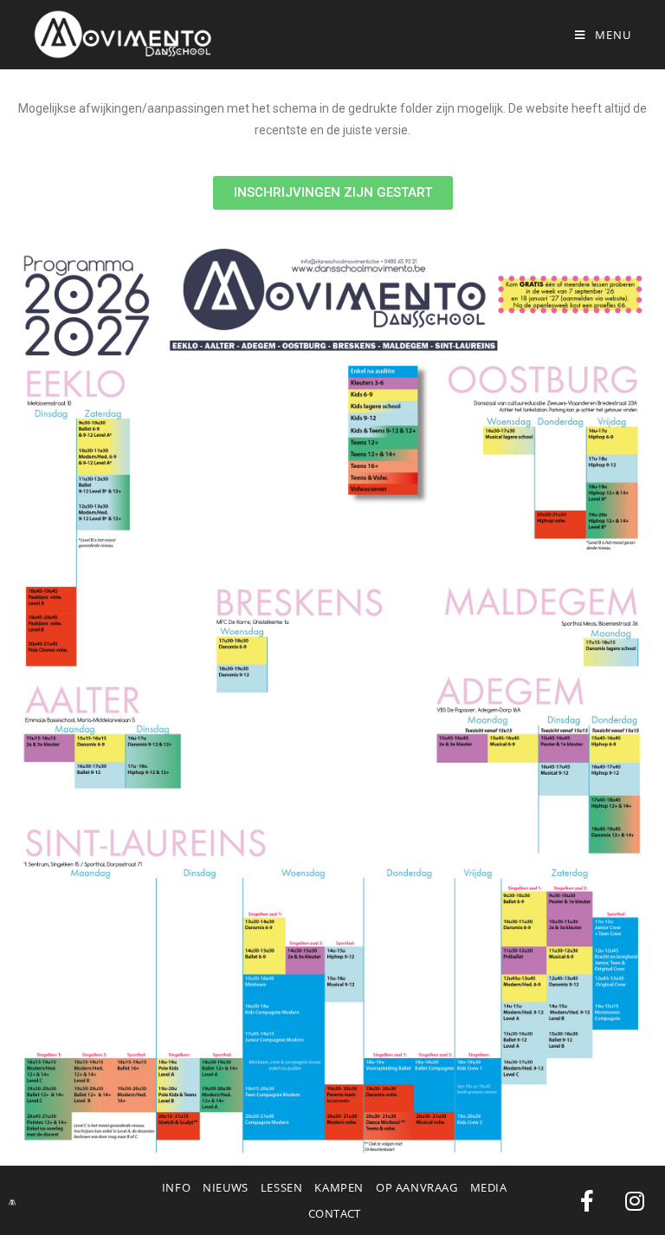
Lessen (282, 1187)
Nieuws (226, 1187)
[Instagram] (634, 1200)
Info (176, 1187)
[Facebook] (587, 1200)
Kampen (339, 1187)
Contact (334, 1213)
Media (488, 1187)
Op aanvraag (417, 1187)
